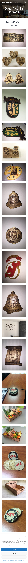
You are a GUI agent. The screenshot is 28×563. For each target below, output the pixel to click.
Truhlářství (9, 2)
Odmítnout (14, 553)
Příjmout (14, 549)
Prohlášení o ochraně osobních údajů (17, 560)
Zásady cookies (6, 560)
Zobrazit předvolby (14, 557)
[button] (26, 536)
